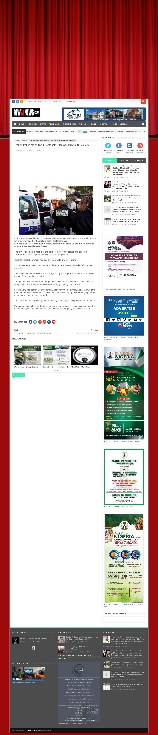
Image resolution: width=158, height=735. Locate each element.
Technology (54, 124)
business (36, 347)
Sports (43, 124)
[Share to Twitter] (19, 363)
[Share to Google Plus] (21, 363)
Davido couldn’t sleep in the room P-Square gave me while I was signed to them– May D (126, 198)
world (24, 140)
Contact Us (47, 101)
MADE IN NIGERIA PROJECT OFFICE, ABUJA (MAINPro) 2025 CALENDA (126, 220)
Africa (66, 347)
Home (30, 101)
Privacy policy (58, 101)
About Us (37, 101)
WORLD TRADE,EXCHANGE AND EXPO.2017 (36, 638)
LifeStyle (123, 124)
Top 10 (114, 124)
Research (104, 124)
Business (33, 124)
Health (94, 124)
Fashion (82, 124)
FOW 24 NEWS (33, 730)
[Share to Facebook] (16, 363)
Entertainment (69, 124)
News (21, 124)
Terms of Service (71, 101)
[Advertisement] (69, 16)
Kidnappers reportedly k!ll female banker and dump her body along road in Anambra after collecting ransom (108, 132)
